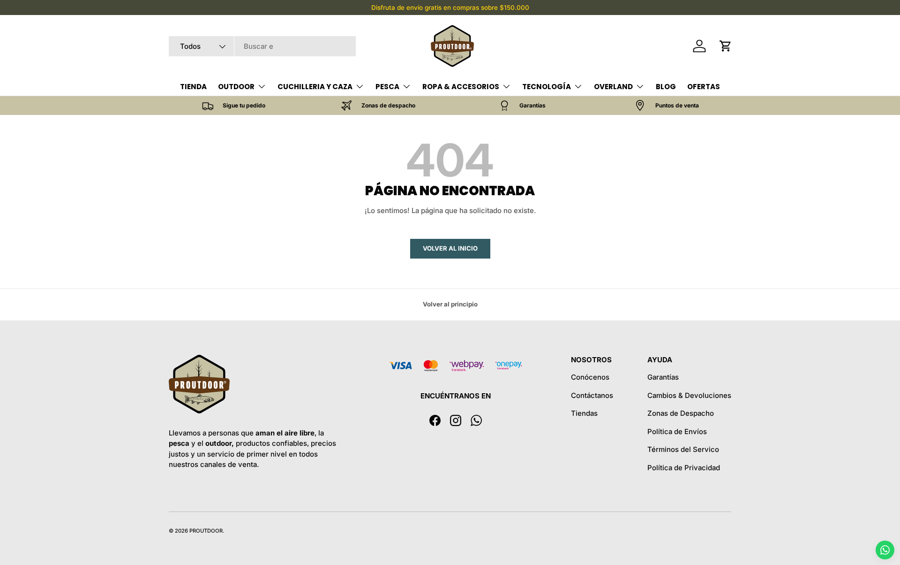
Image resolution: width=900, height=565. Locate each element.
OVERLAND (613, 87)
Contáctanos (592, 395)
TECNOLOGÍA (546, 87)
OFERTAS (703, 87)
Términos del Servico (683, 449)
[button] (725, 46)
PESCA (387, 87)
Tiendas (584, 413)
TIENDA (193, 87)
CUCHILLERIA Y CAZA (315, 87)
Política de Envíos (677, 431)
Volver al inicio (450, 248)
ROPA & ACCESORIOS (460, 87)
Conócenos (590, 377)
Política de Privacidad (683, 467)
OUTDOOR (236, 87)
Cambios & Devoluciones (689, 395)
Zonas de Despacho (680, 413)
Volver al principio (450, 304)
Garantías (663, 377)
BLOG (666, 87)
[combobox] (262, 46)
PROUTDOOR (206, 530)
